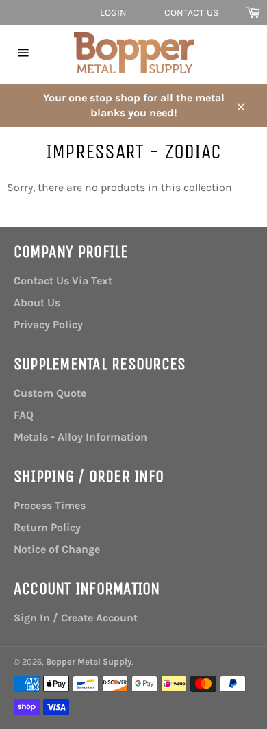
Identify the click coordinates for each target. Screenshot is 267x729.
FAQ (24, 414)
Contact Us (191, 12)
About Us (37, 302)
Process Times (50, 505)
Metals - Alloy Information (80, 436)
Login (113, 12)
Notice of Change (57, 549)
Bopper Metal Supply (88, 661)
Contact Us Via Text (63, 280)
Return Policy (47, 527)
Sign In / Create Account (76, 617)
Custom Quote (50, 392)
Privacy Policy (48, 324)
